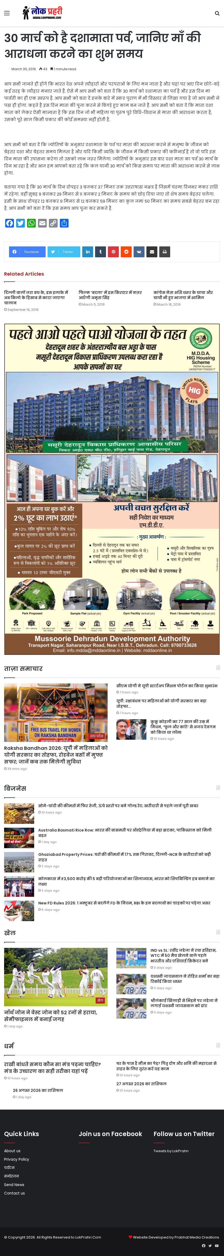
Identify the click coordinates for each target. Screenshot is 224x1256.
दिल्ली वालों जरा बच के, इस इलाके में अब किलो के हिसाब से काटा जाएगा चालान (36, 298)
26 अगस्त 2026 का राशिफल (38, 1090)
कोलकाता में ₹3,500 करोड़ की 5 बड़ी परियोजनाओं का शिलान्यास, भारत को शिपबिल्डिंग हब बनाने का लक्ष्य (126, 881)
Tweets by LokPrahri (171, 1151)
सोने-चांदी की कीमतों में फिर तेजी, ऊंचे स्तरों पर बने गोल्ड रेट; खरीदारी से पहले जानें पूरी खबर (118, 806)
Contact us (14, 1193)
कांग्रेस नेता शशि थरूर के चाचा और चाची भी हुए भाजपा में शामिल (183, 295)
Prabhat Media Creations (197, 1237)
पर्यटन (9, 1168)
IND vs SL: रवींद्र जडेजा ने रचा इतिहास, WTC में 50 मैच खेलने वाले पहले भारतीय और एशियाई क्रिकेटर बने (184, 956)
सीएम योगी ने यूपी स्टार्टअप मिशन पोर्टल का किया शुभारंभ (166, 686)
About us (12, 1151)
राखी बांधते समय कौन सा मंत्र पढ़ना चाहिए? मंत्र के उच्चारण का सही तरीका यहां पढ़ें (52, 1068)
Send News (14, 1184)
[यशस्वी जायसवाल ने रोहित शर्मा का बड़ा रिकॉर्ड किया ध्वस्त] (131, 984)
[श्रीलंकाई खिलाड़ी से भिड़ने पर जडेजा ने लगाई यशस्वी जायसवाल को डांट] (131, 1008)
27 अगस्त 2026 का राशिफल (141, 1084)
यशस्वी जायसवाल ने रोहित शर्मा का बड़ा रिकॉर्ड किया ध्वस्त (185, 979)
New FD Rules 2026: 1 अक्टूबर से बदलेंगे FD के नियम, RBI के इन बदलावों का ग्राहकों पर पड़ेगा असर (124, 903)
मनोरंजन (11, 1176)
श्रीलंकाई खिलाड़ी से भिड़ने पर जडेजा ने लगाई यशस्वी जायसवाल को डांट (184, 1003)
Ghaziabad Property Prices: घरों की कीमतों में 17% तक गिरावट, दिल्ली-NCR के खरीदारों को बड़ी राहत (124, 857)
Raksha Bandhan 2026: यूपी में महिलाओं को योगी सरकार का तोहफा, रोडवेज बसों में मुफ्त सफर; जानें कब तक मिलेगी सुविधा (56, 755)
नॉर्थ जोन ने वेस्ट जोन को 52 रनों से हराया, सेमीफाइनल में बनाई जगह (50, 1016)
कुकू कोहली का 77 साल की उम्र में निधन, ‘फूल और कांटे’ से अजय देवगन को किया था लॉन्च (183, 727)
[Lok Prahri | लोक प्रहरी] (44, 13)
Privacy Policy (16, 1159)
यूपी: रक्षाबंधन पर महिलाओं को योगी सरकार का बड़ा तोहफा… (161, 703)
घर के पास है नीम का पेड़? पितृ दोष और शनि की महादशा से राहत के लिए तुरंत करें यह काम (166, 1066)
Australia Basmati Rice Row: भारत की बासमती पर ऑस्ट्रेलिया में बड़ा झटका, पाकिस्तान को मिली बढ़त (125, 832)
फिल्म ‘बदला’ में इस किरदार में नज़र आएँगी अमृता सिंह (110, 295)
